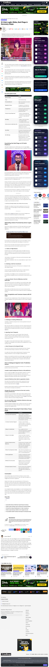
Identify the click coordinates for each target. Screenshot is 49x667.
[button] (45, 665)
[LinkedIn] (37, 654)
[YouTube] (33, 654)
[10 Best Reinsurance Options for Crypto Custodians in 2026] (45, 221)
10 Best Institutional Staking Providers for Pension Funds (37, 215)
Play (45, 45)
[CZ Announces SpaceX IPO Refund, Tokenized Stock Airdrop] (42, 568)
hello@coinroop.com (41, 76)
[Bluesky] (46, 654)
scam (12, 213)
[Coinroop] (7, 2)
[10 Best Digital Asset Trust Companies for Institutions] (45, 205)
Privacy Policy (12, 525)
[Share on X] (9, 29)
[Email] (24, 29)
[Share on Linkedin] (15, 29)
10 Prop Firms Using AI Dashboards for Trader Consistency (17, 508)
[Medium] (38, 654)
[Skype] (39, 654)
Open (45, 137)
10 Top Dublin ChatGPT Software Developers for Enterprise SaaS (18, 511)
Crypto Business (36, 207)
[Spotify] (42, 654)
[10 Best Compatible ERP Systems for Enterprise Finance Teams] (45, 211)
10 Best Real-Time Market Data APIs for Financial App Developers (6, 573)
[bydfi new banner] (24, 644)
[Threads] (44, 654)
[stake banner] (24, 9)
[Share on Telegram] (21, 29)
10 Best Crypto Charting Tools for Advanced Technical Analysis (18, 506)
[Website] (31, 536)
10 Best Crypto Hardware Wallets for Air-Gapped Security (17, 509)
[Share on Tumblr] (16, 29)
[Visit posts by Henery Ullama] (2, 536)
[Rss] (47, 654)
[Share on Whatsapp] (13, 29)
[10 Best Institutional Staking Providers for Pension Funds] (45, 216)
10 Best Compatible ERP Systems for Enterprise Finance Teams (38, 210)
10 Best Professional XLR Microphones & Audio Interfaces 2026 (17, 573)
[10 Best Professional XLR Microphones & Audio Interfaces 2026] (18, 568)
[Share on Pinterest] (12, 29)
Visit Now (45, 591)
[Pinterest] (44, 197)
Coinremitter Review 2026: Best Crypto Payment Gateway (17, 504)
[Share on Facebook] (8, 29)
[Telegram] (43, 654)
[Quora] (40, 654)
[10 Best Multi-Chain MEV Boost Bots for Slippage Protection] (30, 568)
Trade (45, 105)
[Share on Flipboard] (11, 29)
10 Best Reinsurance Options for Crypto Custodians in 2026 (37, 221)
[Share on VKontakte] (19, 29)
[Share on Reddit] (18, 29)
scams (18, 383)
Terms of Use (17, 524)
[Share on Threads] (22, 29)
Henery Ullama (7, 536)
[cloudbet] (41, 27)
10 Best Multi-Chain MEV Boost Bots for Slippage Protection (29, 573)
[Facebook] (36, 197)
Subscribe (4, 617)
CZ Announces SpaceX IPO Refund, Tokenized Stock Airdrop (42, 573)
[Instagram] (34, 654)
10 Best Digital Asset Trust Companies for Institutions (37, 205)
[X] (40, 197)
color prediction (24, 65)
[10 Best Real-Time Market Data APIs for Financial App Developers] (6, 568)
